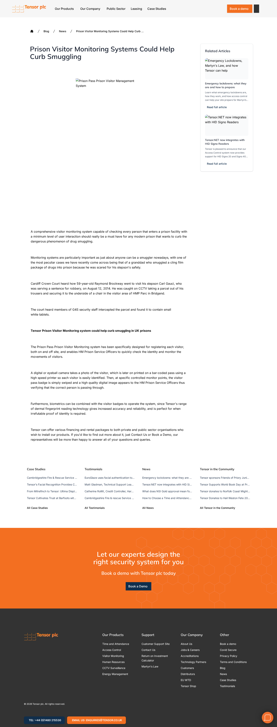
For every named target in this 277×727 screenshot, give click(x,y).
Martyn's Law (150, 666)
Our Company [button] (90, 9)
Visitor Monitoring (113, 655)
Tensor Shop (188, 686)
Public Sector (116, 9)
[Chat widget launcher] (267, 717)
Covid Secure (228, 649)
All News (148, 507)
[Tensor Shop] (221, 9)
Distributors (188, 674)
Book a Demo (138, 586)
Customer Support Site (156, 643)
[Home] (32, 31)
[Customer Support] (211, 9)
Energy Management (115, 674)
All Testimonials (95, 507)
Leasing (136, 9)
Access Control (111, 649)
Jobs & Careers (190, 649)
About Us (186, 643)
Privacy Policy (228, 655)
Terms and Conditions (233, 662)
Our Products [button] (64, 9)
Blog (46, 31)
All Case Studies (37, 507)
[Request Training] (202, 9)
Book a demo (239, 9)
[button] (256, 9)
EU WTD (186, 680)
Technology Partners (193, 662)
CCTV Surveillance (113, 668)
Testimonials (227, 686)
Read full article (217, 107)
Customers (187, 668)
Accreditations (190, 655)
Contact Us (148, 649)
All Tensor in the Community (217, 507)
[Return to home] (29, 9)
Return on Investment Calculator (155, 658)
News (62, 31)
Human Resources (113, 662)
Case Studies (156, 9)
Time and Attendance (115, 643)
